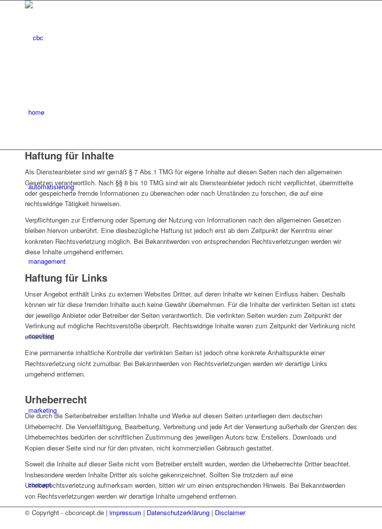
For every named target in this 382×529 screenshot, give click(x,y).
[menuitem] (192, 112)
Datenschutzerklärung (178, 512)
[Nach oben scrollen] (2, 523)
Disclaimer (230, 512)
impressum (125, 512)
